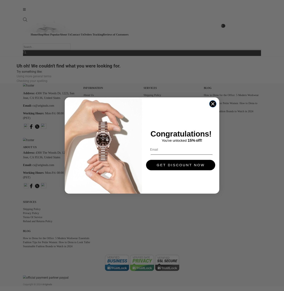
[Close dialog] (212, 103)
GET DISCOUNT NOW (181, 165)
